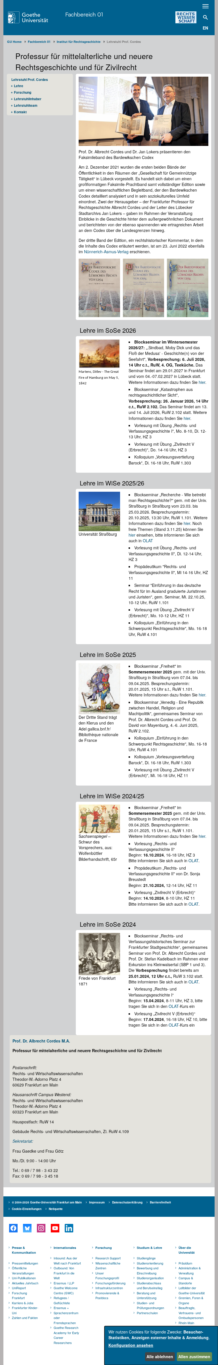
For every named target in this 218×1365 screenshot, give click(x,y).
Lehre (18, 85)
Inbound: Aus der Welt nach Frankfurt (67, 1260)
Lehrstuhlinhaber (27, 98)
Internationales (65, 1247)
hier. (202, 695)
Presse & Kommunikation (24, 1250)
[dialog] (161, 1345)
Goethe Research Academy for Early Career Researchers (66, 1335)
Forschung (22, 92)
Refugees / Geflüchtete (62, 1300)
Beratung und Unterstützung (146, 1295)
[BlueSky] (27, 1228)
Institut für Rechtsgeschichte (78, 41)
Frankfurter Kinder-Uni (25, 1310)
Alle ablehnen (159, 1356)
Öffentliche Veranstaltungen (23, 1270)
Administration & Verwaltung (190, 1270)
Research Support (108, 1258)
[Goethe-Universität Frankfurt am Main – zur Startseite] (35, 17)
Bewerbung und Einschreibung (147, 1270)
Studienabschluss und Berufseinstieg (149, 1285)
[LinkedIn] (68, 1228)
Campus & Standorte (186, 1280)
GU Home (14, 41)
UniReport (19, 1288)
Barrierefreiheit (160, 1202)
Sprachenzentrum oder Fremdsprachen (66, 1317)
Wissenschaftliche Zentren (107, 1265)
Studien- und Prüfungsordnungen (150, 1305)
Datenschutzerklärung (127, 1202)
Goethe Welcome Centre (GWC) (65, 1290)
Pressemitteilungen (25, 1263)
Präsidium (185, 1263)
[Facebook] (13, 1228)
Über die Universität (187, 1250)
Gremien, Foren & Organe (191, 1300)
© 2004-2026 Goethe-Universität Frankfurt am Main (47, 1202)
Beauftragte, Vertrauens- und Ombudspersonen (191, 1312)
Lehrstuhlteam (25, 105)
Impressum (97, 1202)
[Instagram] (41, 1228)
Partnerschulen (147, 1312)
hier (202, 382)
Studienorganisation (150, 1278)
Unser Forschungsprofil (107, 1275)
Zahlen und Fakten (25, 1317)
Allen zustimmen (194, 1356)
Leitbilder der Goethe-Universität (192, 1290)
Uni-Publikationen (24, 1278)
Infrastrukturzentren (109, 1288)
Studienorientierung (150, 1263)
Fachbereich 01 (84, 14)
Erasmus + (61, 1307)
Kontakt (20, 111)
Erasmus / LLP (64, 1283)
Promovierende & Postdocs (107, 1295)
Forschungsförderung (109, 1283)
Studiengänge (146, 1258)
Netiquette (56, 1209)
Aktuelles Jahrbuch (25, 1283)
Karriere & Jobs (22, 1303)
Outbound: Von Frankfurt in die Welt (64, 1273)
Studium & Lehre (149, 1247)
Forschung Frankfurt (19, 1295)
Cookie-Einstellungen (26, 1209)
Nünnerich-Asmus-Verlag (106, 251)
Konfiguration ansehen (130, 1345)
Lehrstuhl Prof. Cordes (29, 79)
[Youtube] (55, 1228)
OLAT (148, 540)
